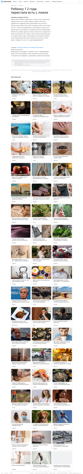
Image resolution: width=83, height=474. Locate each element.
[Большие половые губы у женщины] (20, 90)
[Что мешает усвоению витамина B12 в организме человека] (41, 337)
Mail (2, 473)
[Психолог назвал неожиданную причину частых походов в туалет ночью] (20, 440)
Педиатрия (21, 5)
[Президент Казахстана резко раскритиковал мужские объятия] (20, 296)
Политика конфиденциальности (75, 473)
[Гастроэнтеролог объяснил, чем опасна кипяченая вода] (20, 275)
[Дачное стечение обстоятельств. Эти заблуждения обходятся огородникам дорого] (20, 399)
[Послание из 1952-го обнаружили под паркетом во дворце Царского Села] (41, 111)
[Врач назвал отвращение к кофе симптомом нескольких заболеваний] (62, 337)
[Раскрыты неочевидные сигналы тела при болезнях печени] (41, 131)
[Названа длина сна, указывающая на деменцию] (20, 111)
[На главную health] (7, 1)
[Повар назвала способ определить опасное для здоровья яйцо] (20, 152)
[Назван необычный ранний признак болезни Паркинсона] (62, 214)
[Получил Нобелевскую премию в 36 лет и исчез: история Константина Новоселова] (41, 316)
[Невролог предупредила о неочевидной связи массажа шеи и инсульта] (20, 378)
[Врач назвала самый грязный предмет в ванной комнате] (20, 358)
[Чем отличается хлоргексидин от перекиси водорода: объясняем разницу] (41, 399)
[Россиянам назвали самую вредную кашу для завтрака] (62, 255)
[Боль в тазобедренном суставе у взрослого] (62, 193)
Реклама (11, 473)
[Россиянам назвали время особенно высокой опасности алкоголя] (62, 296)
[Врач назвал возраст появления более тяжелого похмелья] (20, 337)
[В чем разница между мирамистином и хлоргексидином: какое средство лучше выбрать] (20, 419)
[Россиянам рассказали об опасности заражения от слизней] (62, 358)
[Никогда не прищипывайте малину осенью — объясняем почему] (41, 214)
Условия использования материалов (41, 473)
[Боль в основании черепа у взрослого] (62, 316)
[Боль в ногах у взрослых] (20, 461)
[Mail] (2, 1)
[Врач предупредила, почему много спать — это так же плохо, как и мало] (62, 275)
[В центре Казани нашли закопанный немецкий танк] (41, 234)
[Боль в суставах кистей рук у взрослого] (41, 440)
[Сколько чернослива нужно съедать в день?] (62, 152)
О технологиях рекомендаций (62, 473)
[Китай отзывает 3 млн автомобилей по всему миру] (62, 440)
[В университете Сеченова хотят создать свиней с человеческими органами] (62, 461)
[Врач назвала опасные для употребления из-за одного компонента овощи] (62, 234)
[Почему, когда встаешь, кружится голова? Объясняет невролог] (20, 234)
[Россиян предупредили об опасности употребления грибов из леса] (62, 378)
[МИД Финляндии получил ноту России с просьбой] (62, 419)
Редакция (31, 473)
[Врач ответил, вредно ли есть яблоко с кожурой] (20, 172)
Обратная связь (52, 473)
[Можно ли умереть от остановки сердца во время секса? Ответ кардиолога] (62, 111)
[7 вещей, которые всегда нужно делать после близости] (62, 172)
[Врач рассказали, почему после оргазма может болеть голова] (20, 214)
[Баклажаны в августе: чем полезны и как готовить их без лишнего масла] (20, 316)
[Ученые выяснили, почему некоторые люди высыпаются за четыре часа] (41, 461)
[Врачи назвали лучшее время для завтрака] (41, 275)
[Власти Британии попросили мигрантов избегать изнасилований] (20, 193)
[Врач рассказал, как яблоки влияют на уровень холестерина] (41, 90)
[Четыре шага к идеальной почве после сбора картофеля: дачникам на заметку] (41, 296)
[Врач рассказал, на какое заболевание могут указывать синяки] (41, 172)
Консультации (14, 5)
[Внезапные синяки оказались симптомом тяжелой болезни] (62, 131)
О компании (6, 473)
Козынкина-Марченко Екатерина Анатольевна (30, 47)
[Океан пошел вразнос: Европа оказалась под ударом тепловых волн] (20, 131)
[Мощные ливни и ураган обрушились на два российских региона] (41, 358)
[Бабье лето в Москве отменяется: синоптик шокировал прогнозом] (41, 152)
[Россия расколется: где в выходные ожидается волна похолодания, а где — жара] (62, 90)
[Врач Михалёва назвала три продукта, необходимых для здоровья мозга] (41, 378)
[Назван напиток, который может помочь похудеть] (41, 255)
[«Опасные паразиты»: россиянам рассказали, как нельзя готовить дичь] (41, 193)
